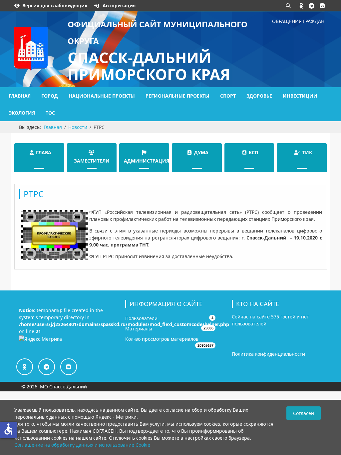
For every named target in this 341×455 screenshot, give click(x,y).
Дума (201, 152)
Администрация (146, 161)
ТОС (50, 113)
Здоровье (259, 96)
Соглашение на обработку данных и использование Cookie (82, 445)
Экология (22, 113)
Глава (43, 152)
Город (49, 96)
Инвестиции (300, 96)
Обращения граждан (298, 21)
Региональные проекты (177, 96)
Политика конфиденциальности (268, 354)
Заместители (92, 161)
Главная (20, 96)
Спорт (228, 96)
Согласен (303, 413)
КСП (253, 152)
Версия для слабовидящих (54, 5)
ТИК (307, 152)
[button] (301, 5)
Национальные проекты (102, 96)
